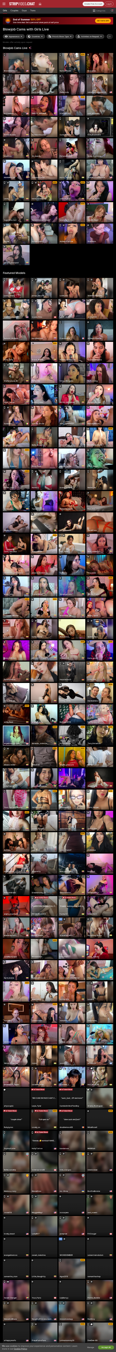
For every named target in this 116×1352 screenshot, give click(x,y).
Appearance (14, 36)
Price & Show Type (60, 36)
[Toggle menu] (4, 4)
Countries (36, 36)
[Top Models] (40, 4)
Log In (109, 4)
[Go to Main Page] (22, 4)
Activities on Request (90, 36)
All (110, 36)
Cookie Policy (20, 1349)
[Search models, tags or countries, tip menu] (112, 11)
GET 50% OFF (103, 21)
